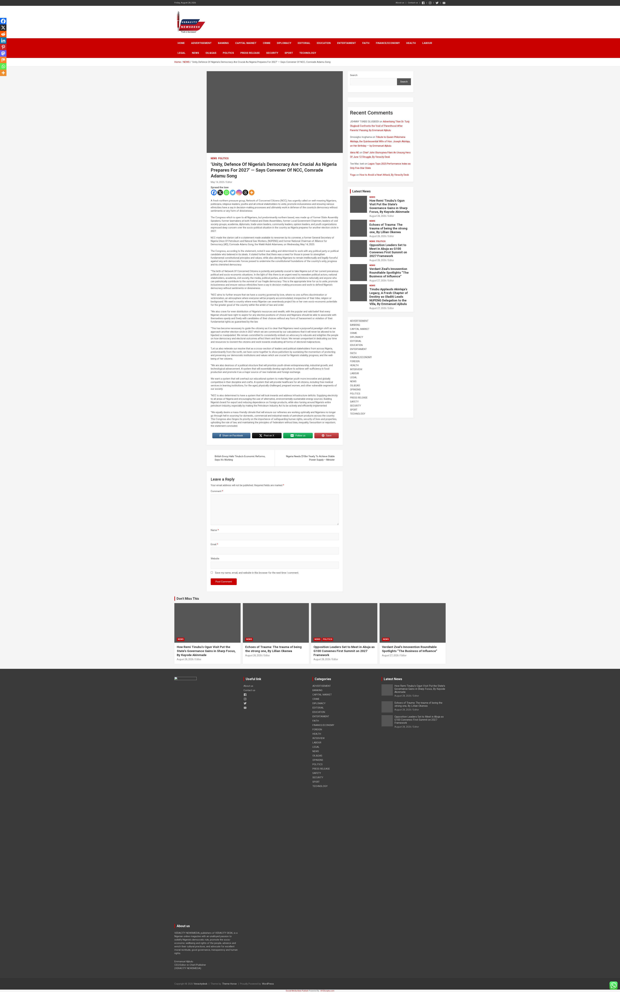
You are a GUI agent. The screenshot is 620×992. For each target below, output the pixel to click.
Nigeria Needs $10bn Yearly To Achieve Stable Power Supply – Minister (310, 458)
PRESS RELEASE (250, 52)
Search (353, 75)
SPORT (289, 52)
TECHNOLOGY (307, 52)
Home (181, 43)
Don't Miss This (188, 599)
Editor (229, 182)
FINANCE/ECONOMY (388, 43)
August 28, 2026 (377, 216)
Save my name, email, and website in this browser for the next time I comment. (257, 572)
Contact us (413, 2)
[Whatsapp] (226, 192)
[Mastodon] (3, 53)
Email (214, 544)
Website (215, 558)
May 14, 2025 (217, 182)
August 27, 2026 (377, 280)
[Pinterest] (3, 47)
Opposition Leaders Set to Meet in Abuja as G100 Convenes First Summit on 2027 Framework (388, 250)
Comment (217, 491)
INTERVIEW (356, 369)
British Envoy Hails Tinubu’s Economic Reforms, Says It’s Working (240, 458)
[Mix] (3, 60)
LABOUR (427, 43)
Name (215, 530)
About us (400, 2)
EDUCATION (324, 43)
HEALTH (411, 43)
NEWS (195, 52)
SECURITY (272, 52)
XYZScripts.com (327, 991)
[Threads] (245, 192)
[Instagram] (239, 192)
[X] (220, 192)
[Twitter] (233, 192)
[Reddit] (3, 34)
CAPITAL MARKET (245, 43)
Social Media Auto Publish (297, 991)
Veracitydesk (200, 983)
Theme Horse (229, 983)
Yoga (353, 174)
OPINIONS (355, 389)
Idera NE (354, 152)
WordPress (268, 983)
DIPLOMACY (284, 43)
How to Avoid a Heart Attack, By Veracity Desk (384, 174)
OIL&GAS (211, 52)
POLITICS (228, 52)
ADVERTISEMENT (201, 43)
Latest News (361, 191)
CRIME (266, 43)
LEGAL (182, 52)
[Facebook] (214, 192)
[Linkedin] (3, 40)
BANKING (223, 43)
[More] (251, 192)
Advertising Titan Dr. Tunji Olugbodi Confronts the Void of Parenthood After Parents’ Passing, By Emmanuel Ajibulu (379, 126)
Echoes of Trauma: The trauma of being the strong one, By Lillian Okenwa (388, 228)
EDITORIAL (304, 43)
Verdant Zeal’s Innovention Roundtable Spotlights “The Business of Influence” (389, 272)
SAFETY (354, 401)
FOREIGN (355, 361)
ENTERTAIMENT (346, 43)
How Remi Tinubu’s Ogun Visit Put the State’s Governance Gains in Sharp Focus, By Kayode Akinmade (389, 206)
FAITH (365, 43)
